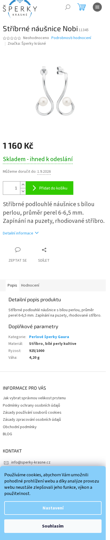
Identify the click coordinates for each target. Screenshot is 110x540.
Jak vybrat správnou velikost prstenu (34, 398)
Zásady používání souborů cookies (32, 412)
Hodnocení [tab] (30, 285)
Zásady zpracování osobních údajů (32, 419)
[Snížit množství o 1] (23, 191)
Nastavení (53, 508)
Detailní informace (18, 233)
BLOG (7, 434)
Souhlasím (53, 526)
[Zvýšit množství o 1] (23, 185)
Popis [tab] (12, 285)
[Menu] (97, 7)
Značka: (27, 43)
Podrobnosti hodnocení (71, 38)
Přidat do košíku (53, 187)
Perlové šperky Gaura (49, 337)
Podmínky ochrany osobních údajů (31, 405)
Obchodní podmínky (20, 427)
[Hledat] (67, 7)
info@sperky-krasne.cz (30, 462)
